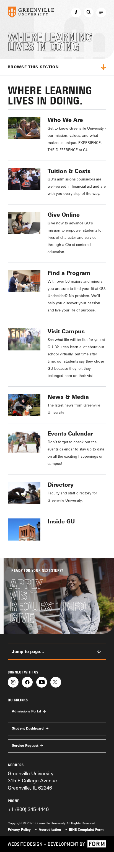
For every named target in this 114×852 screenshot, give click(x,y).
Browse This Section (33, 67)
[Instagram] (13, 682)
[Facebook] (27, 682)
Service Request (25, 746)
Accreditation (50, 830)
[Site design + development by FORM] (57, 844)
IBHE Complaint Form (86, 830)
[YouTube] (41, 682)
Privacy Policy (19, 830)
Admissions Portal (26, 711)
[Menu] (101, 13)
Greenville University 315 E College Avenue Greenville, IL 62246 (32, 780)
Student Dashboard (28, 728)
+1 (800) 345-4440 (28, 809)
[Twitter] (55, 682)
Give (22, 618)
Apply (26, 584)
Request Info (48, 606)
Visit (23, 595)
